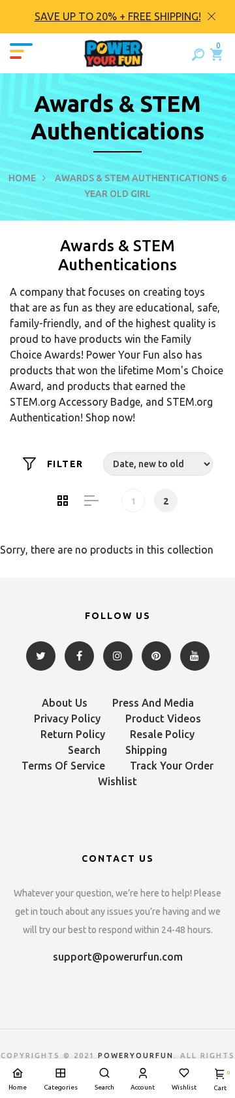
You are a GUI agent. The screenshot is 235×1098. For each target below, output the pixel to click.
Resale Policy (162, 734)
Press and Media (153, 703)
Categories (61, 1087)
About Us (64, 703)
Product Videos (163, 718)
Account (143, 1087)
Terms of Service (63, 765)
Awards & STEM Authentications (137, 178)
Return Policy (72, 734)
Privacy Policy (67, 718)
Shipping (146, 750)
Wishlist (117, 781)
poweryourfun (136, 1055)
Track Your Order (171, 765)
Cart (220, 1080)
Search (84, 750)
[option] (117, 17)
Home (22, 178)
